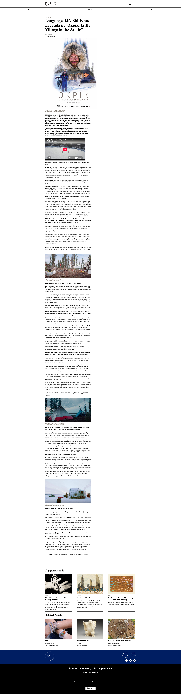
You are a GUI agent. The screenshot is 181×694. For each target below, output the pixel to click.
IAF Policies (125, 653)
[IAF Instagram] (126, 660)
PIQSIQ (84, 313)
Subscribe (90, 9)
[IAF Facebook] (130, 660)
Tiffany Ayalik (68, 115)
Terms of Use (125, 655)
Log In (151, 9)
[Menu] (134, 4)
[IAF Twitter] (134, 660)
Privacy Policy (125, 652)
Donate (30, 9)
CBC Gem (68, 517)
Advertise (134, 652)
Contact (126, 657)
